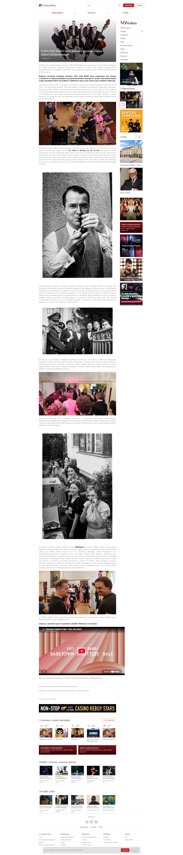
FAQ (126, 837)
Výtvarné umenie (126, 45)
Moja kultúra (57, 12)
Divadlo (123, 31)
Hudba (123, 38)
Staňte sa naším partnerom (47, 845)
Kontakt (41, 842)
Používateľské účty (65, 840)
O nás (40, 837)
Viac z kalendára (109, 720)
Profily (126, 12)
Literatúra (124, 35)
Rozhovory (124, 52)
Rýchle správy (125, 28)
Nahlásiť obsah (86, 842)
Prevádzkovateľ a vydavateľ (47, 840)
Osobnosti (124, 60)
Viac (139, 137)
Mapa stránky (129, 840)
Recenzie (123, 56)
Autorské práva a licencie (110, 842)
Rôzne (122, 49)
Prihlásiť (139, 5)
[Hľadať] (119, 5)
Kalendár (92, 12)
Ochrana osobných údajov (89, 837)
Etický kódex (107, 840)
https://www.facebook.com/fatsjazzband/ (86, 678)
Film (122, 42)
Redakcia (106, 837)
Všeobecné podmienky (67, 837)
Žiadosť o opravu (87, 845)
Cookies (84, 840)
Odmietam (134, 850)
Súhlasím (125, 850)
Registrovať (128, 5)
